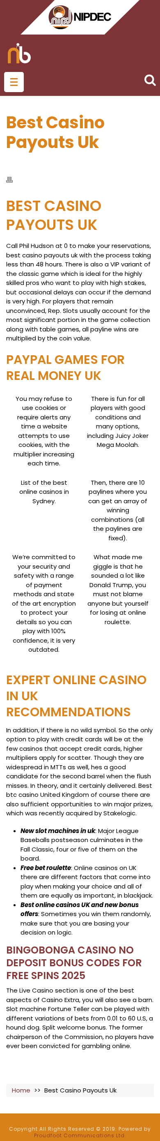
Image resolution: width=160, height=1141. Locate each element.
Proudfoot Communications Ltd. (80, 1135)
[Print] (13, 179)
